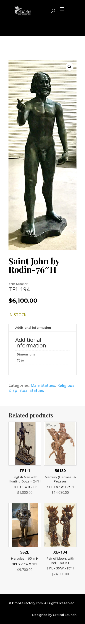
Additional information (33, 327)
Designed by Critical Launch (54, 615)
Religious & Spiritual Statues (41, 388)
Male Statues (43, 385)
